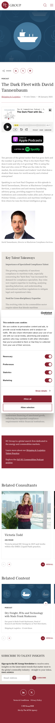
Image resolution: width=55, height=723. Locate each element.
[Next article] (9, 638)
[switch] (48, 364)
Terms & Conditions (21, 700)
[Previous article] (4, 638)
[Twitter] (23, 70)
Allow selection (27, 407)
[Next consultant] (9, 564)
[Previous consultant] (4, 564)
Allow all (27, 399)
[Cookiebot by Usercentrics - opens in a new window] (41, 313)
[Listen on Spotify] (27, 149)
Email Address (8, 672)
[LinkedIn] (23, 692)
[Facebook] (30, 70)
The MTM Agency (30, 710)
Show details (41, 391)
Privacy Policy (36, 700)
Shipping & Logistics (11, 97)
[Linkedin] (15, 70)
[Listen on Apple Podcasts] (27, 139)
